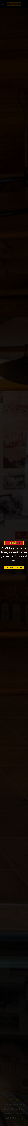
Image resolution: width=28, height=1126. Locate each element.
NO (14, 572)
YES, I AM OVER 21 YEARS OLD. (14, 567)
